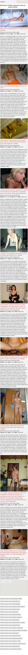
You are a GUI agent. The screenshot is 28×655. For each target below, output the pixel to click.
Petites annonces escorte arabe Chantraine (10, 649)
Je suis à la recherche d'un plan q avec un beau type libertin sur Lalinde (13, 254)
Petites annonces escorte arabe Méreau (10, 646)
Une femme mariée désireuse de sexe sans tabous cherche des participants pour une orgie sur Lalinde (13, 141)
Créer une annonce (22, 2)
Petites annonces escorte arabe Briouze (10, 601)
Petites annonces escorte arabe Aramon (10, 609)
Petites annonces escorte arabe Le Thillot (10, 641)
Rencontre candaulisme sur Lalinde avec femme (14, 29)
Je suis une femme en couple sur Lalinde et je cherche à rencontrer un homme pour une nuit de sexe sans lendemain (14, 191)
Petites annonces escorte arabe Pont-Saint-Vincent (12, 643)
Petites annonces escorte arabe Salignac (10, 604)
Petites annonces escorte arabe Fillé (9, 612)
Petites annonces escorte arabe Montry (9, 620)
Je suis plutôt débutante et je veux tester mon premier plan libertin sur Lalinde (12, 427)
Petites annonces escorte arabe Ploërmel (10, 635)
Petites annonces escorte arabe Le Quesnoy (11, 617)
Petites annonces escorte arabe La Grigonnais (11, 627)
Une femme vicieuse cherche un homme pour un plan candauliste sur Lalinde (13, 358)
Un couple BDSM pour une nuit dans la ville (13, 86)
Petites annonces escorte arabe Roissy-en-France (12, 622)
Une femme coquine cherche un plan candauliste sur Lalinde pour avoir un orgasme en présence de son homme (12, 306)
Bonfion (2, 2)
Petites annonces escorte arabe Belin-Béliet (11, 598)
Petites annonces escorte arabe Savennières (11, 638)
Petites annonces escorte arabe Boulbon (10, 625)
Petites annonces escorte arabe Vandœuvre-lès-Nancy (13, 630)
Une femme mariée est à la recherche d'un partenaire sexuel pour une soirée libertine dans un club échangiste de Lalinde (13, 553)
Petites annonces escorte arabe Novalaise (10, 614)
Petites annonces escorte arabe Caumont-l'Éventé (12, 606)
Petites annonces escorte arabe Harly (9, 633)
